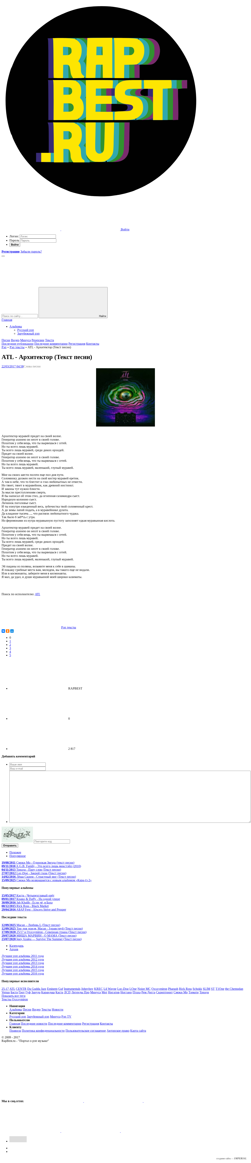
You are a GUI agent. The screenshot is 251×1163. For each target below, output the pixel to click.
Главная (7, 319)
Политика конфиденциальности (43, 1030)
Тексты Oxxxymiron (15, 999)
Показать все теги (13, 995)
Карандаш (48, 992)
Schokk (197, 988)
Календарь (16, 945)
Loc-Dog (123, 988)
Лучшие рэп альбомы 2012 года (23, 959)
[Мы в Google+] (31, 1131)
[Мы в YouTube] (150, 1131)
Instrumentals (72, 988)
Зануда (35, 992)
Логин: (14, 236)
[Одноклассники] (7, 631)
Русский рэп (25, 330)
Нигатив (114, 992)
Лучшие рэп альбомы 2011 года (23, 956)
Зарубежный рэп (28, 333)
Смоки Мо (181, 992)
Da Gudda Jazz (36, 988)
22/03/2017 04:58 (13, 366)
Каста (59, 992)
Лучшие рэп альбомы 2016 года (23, 973)
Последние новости (34, 1023)
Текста (49, 340)
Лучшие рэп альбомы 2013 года (23, 963)
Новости (57, 1009)
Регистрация (76, 343)
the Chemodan (234, 988)
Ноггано (126, 992)
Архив (13, 949)
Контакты (92, 343)
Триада (204, 992)
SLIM (206, 988)
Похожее (15, 852)
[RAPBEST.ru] (101, 199)
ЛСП (67, 992)
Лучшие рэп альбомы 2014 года (23, 966)
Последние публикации (18, 343)
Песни (6, 340)
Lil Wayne (110, 988)
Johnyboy (87, 988)
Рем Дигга (148, 992)
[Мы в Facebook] (173, 1101)
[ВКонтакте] (3, 631)
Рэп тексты (17, 347)
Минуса (25, 340)
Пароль (14, 240)
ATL (37, 594)
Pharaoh (173, 988)
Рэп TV (66, 1016)
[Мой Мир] (12, 631)
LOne (133, 988)
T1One (220, 988)
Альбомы (15, 326)
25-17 (5, 988)
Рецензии (38, 340)
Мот (104, 992)
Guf (60, 988)
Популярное (17, 856)
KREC (98, 988)
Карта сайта (138, 1030)
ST (213, 988)
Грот (22, 992)
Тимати (193, 992)
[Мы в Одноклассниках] (91, 1131)
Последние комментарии (51, 343)
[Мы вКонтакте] (54, 1101)
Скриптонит (164, 992)
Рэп (4, 347)
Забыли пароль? (31, 251)
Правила (15, 1030)
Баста (14, 992)
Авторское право (118, 1030)
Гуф (28, 992)
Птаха (137, 992)
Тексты (46, 1009)
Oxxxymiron (159, 988)
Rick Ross (185, 988)
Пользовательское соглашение (85, 1030)
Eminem (52, 988)
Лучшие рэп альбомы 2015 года (23, 970)
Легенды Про (80, 992)
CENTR (21, 988)
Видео (15, 340)
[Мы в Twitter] (114, 1101)
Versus (6, 992)
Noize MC (144, 988)
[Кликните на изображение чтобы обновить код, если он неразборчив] (17, 841)
